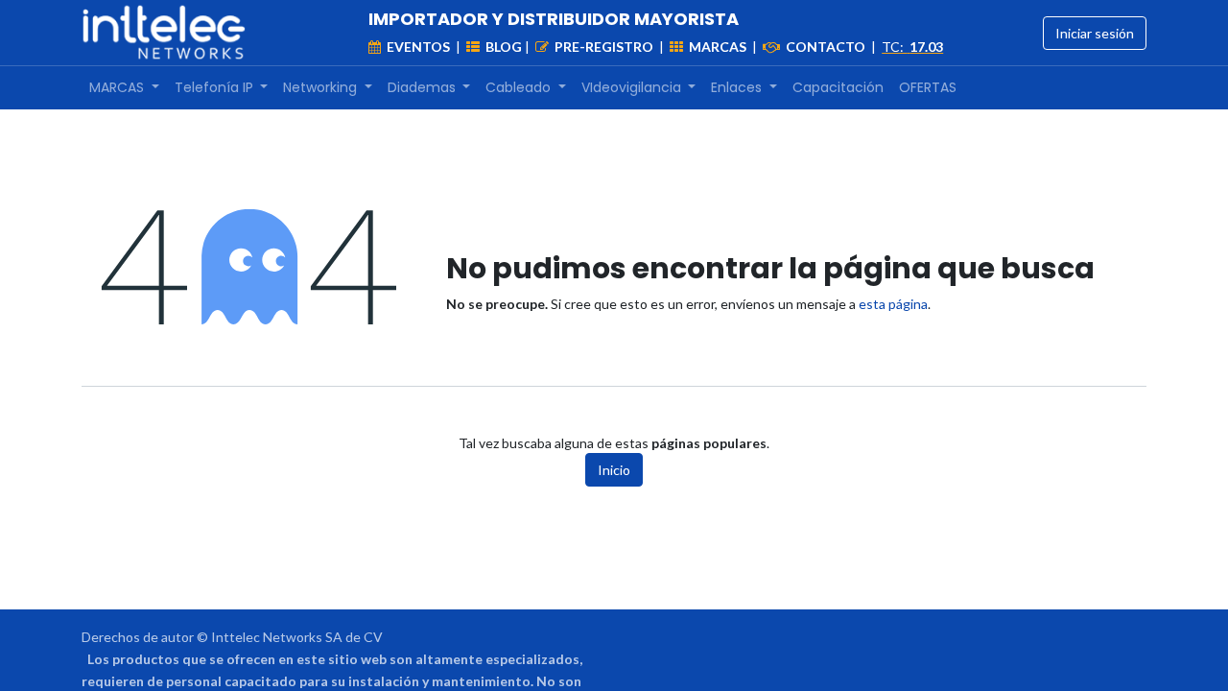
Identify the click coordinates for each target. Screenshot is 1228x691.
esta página (893, 304)
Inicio (614, 470)
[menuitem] (124, 88)
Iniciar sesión (1094, 33)
